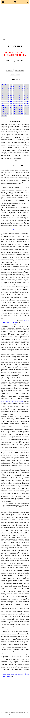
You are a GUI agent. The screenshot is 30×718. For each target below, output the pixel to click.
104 (14, 105)
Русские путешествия (10, 160)
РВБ (15, 2)
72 (8, 99)
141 (5, 113)
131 (5, 111)
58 (24, 95)
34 (13, 91)
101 (5, 105)
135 (16, 111)
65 (16, 97)
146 (19, 113)
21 (5, 89)
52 (8, 95)
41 (5, 93)
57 (22, 95)
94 (13, 103)
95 (16, 103)
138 (25, 111)
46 (19, 93)
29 (27, 89)
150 (3, 116)
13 (11, 86)
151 (5, 116)
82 (8, 101)
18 (24, 86)
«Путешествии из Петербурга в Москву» (12, 401)
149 (28, 113)
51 (5, 95)
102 (8, 105)
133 (11, 111)
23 (11, 89)
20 (2, 89)
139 (28, 111)
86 (19, 101)
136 (19, 111)
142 (8, 113)
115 (16, 107)
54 (13, 95)
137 (22, 111)
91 (5, 103)
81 (5, 101)
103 (11, 105)
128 (25, 109)
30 (2, 91)
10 (2, 86)
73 (11, 99)
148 (25, 113)
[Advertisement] (15, 21)
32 (8, 91)
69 (27, 97)
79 (27, 99)
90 (2, 103)
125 (16, 109)
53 (11, 95)
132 (8, 111)
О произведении (19, 70)
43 (11, 93)
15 (16, 86)
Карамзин (14, 229)
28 (24, 89)
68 (24, 97)
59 (27, 95)
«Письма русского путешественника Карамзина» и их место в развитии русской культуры (16, 674)
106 (19, 105)
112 (8, 107)
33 (11, 91)
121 (5, 109)
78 (24, 99)
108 (25, 105)
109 (28, 105)
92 (8, 103)
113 (11, 107)
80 (2, 101)
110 (3, 107)
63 (11, 97)
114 (14, 107)
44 (13, 93)
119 (28, 107)
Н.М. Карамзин (5, 39)
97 (22, 103)
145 (16, 113)
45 (16, 93)
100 (3, 105)
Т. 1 (23, 39)
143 (11, 113)
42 (8, 93)
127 (22, 109)
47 (22, 93)
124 (14, 109)
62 (8, 97)
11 (5, 86)
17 (22, 86)
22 (8, 89)
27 (22, 89)
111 (5, 107)
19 (27, 86)
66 (19, 97)
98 (24, 103)
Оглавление (9, 70)
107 (22, 105)
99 (27, 103)
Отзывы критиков (15, 74)
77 (22, 99)
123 (11, 109)
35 (16, 91)
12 (8, 86)
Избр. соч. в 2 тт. (16, 39)
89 (27, 101)
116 (19, 107)
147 (22, 113)
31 (5, 91)
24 (13, 89)
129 (28, 109)
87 (22, 101)
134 (14, 111)
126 (19, 109)
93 (11, 103)
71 (5, 99)
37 (22, 91)
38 (24, 91)
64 (13, 97)
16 (19, 86)
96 (19, 103)
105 (16, 105)
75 (16, 99)
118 (25, 107)
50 (2, 95)
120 (3, 109)
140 (3, 113)
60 (2, 97)
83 (11, 101)
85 (16, 101)
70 (2, 99)
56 (19, 95)
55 (16, 95)
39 (27, 91)
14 (13, 86)
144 (14, 113)
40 (2, 93)
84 (13, 101)
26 (19, 89)
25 (16, 89)
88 (24, 101)
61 (5, 97)
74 (13, 99)
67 (22, 97)
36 (19, 91)
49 (27, 93)
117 (22, 107)
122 (8, 109)
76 (19, 99)
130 (3, 111)
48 (24, 93)
